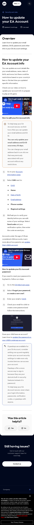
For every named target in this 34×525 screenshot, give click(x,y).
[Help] (4, 4)
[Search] (29, 4)
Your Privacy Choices (17, 522)
